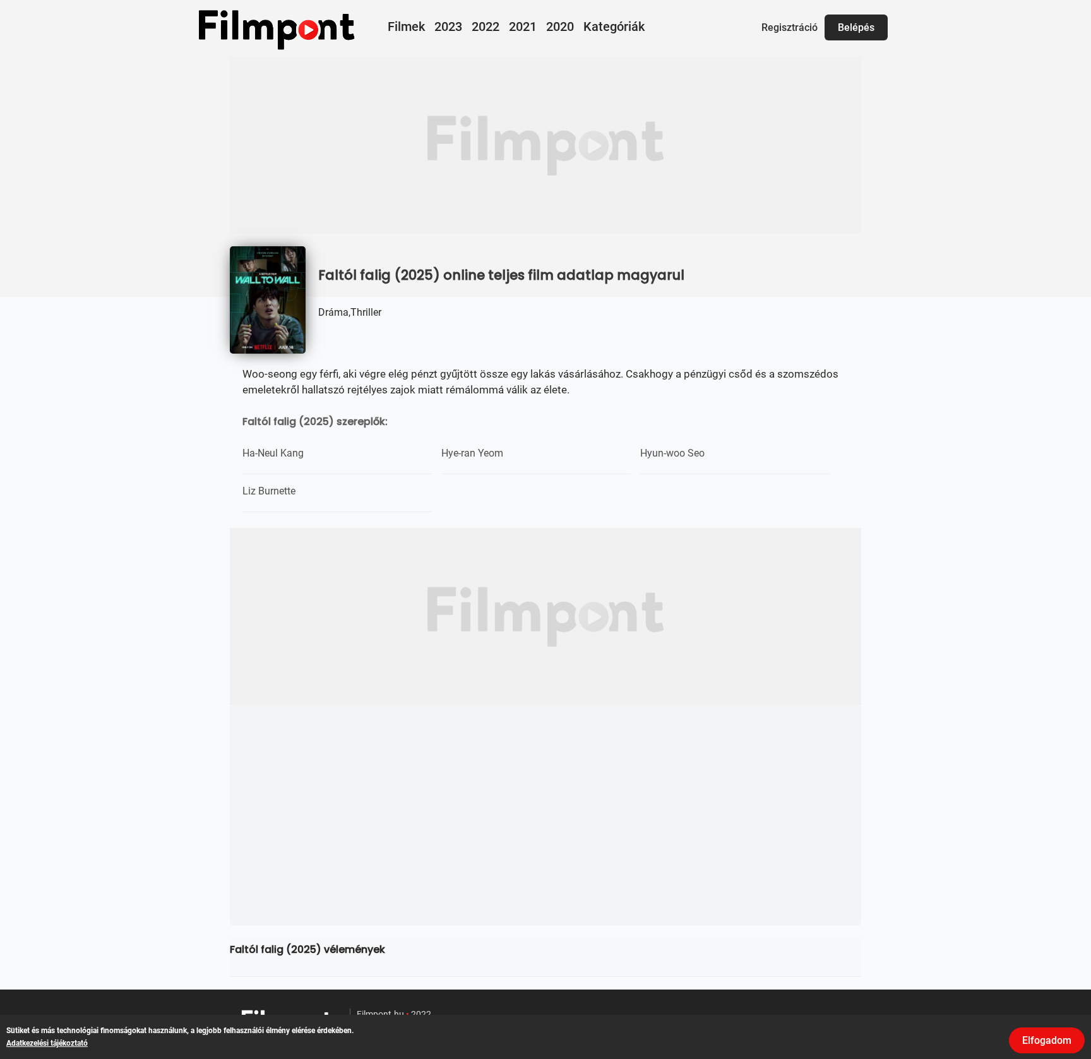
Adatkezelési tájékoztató (47, 1043)
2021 (523, 26)
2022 (485, 26)
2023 (448, 26)
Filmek (406, 26)
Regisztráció (789, 27)
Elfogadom (1046, 1040)
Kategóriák (614, 26)
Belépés (856, 27)
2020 (560, 26)
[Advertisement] (545, 145)
